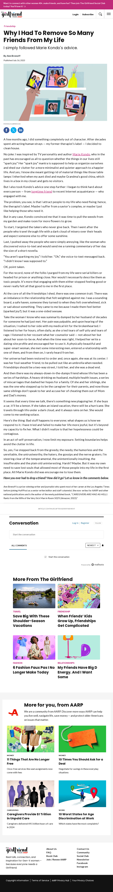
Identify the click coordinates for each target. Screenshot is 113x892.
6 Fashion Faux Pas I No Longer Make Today (34, 670)
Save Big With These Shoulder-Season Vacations (31, 621)
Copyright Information (17, 880)
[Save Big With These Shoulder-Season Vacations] (34, 596)
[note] (55, 124)
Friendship (10, 26)
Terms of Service (40, 880)
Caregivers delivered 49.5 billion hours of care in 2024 (30, 825)
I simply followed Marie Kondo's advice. (41, 47)
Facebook (6, 130)
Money (10, 755)
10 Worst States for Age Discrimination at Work (76, 816)
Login (76, 14)
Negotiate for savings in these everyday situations (78, 770)
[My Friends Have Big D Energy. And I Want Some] (79, 647)
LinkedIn (21, 130)
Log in (75, 523)
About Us (51, 848)
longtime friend (41, 191)
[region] (56, 546)
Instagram (82, 866)
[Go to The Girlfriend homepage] (13, 14)
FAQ (48, 852)
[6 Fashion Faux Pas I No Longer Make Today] (34, 647)
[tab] (19, 545)
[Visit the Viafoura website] (97, 564)
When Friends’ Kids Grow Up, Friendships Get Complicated (77, 621)
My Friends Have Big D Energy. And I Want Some (77, 672)
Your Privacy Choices (83, 880)
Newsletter (83, 859)
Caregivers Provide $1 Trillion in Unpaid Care (29, 816)
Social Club (83, 856)
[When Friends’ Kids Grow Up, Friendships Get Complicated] (79, 596)
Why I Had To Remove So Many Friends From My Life (49, 36)
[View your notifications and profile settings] (103, 545)
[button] (100, 13)
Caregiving (12, 810)
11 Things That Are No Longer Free (28, 761)
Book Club (52, 856)
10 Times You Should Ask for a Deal (81, 761)
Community (83, 852)
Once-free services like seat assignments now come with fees (30, 770)
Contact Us (83, 848)
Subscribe (88, 14)
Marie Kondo (81, 154)
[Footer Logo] (24, 850)
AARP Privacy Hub (60, 880)
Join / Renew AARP (56, 859)
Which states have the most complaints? (79, 823)
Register (85, 523)
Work (62, 810)
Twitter (13, 130)
